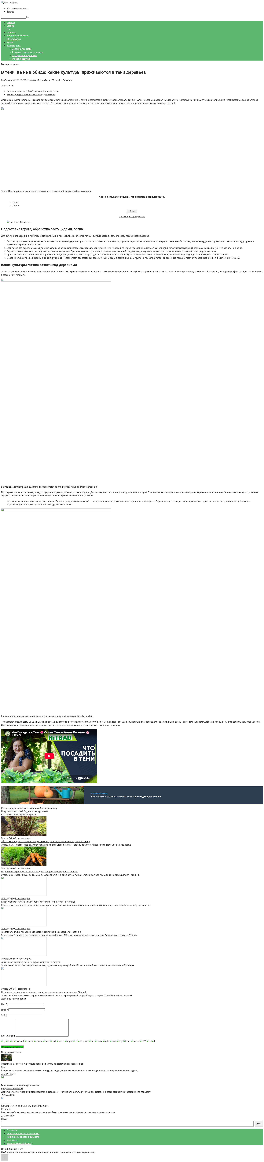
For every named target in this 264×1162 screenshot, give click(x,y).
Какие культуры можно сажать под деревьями (31, 94)
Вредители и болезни (17, 35)
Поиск (4, 1119)
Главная (11, 22)
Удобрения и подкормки (24, 55)
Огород (10, 25)
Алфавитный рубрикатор (19, 1143)
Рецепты (5, 1109)
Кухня (10, 42)
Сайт (3, 1015)
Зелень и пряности (21, 49)
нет (17, 205)
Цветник (11, 32)
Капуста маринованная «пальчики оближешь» (25, 1105)
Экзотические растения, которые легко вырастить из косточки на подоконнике (42, 1064)
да (17, 202)
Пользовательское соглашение (23, 1133)
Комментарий (8, 1035)
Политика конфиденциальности (23, 1137)
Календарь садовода (17, 8)
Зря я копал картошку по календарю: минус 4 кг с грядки (30, 962)
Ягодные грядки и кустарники (27, 52)
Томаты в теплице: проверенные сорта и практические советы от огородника (41, 932)
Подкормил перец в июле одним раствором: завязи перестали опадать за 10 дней (43, 992)
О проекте (12, 1130)
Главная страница (10, 64)
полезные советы (22, 808)
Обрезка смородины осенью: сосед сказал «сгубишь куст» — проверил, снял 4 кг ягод (45, 841)
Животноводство (21, 59)
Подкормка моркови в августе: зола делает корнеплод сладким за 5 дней (39, 871)
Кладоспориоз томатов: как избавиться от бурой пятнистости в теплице (38, 901)
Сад (8, 29)
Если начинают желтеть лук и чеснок (20, 1085)
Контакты (12, 1140)
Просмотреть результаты (132, 216)
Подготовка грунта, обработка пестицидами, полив (33, 91)
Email (4, 1009)
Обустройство (14, 39)
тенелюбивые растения (44, 808)
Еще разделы (13, 45)
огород (9, 808)
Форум (10, 11)
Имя (4, 1004)
